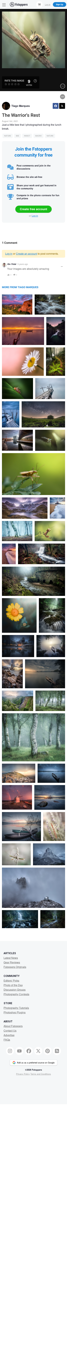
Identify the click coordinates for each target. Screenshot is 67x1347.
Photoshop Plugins (15, 1012)
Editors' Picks (11, 980)
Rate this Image (14, 80)
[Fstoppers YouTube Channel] (19, 1051)
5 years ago (23, 264)
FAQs (7, 1040)
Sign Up (59, 4)
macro (38, 135)
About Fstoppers (13, 1026)
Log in (35, 215)
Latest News (11, 958)
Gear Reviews (12, 962)
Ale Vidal (11, 264)
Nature (7, 135)
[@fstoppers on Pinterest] (48, 1051)
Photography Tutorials (16, 1008)
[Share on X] (62, 106)
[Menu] (4, 4)
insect (27, 135)
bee (17, 135)
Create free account (33, 209)
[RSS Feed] (57, 1051)
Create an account (26, 253)
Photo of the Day (13, 985)
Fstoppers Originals (15, 967)
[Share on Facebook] (56, 106)
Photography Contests (16, 994)
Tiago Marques (20, 106)
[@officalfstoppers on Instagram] (10, 1051)
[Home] (19, 4)
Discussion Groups (15, 989)
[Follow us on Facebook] (29, 1051)
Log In (47, 4)
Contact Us (10, 1030)
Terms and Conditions (40, 1073)
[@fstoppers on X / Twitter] (38, 1051)
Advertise (9, 1035)
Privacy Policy (23, 1073)
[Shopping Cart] (39, 4)
